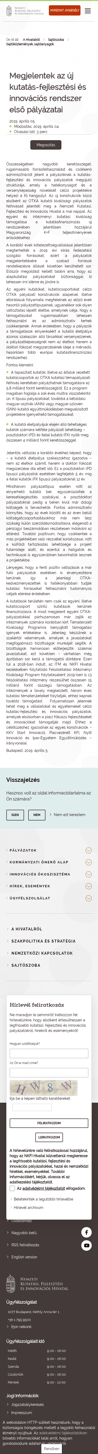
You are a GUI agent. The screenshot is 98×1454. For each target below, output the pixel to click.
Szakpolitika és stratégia (43, 941)
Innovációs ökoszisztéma (40, 874)
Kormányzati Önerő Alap (39, 862)
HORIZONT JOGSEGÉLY (64, 10)
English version (24, 1257)
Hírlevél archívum (28, 1207)
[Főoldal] (25, 11)
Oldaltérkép (21, 1221)
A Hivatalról (31, 40)
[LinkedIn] (63, 163)
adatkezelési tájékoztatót (31, 1182)
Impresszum (21, 1413)
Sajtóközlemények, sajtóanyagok (30, 44)
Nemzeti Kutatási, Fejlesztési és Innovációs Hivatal (40, 1284)
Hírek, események (30, 886)
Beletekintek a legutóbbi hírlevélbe (43, 1199)
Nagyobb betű (24, 1233)
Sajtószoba (56, 40)
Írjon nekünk (21, 1327)
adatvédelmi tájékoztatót (43, 1188)
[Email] (28, 163)
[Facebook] (40, 163)
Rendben (51, 1449)
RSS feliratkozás (25, 1245)
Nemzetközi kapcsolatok (42, 953)
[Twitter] (52, 163)
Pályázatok (23, 850)
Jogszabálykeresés (27, 1404)
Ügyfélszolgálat (30, 898)
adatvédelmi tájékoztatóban (63, 1433)
